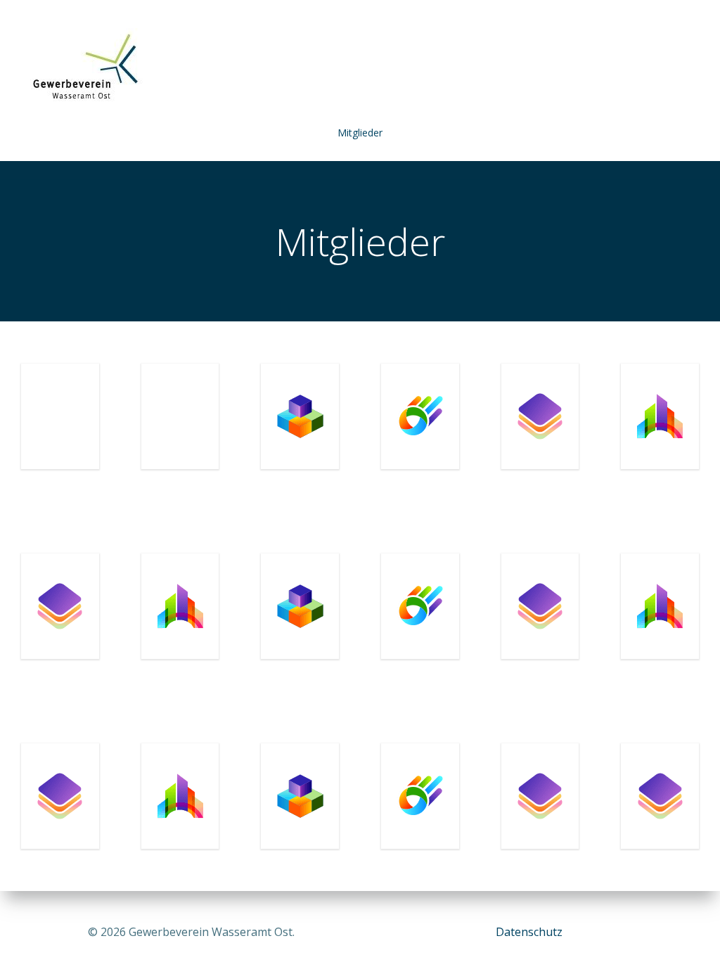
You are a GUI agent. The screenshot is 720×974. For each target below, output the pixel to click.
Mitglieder (360, 132)
